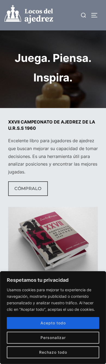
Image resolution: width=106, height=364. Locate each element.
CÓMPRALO (27, 188)
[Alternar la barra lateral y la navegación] (96, 15)
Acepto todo (53, 323)
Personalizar (53, 337)
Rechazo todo (53, 352)
